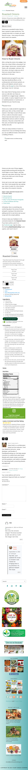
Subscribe (23, 1)
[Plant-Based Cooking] (10, 6)
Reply (21, 539)
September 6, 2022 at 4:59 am (14, 527)
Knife (6, 291)
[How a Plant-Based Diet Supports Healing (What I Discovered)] (13, 737)
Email (4, 509)
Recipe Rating (5, 479)
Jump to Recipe (7, 26)
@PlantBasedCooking (11, 417)
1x (7, 284)
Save (14, 253)
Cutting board (8, 289)
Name (4, 504)
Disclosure (9, 701)
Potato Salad (6, 203)
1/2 (4, 284)
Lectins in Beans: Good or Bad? (13, 755)
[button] (11, 249)
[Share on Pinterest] (3, 22)
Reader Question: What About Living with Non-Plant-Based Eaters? (13, 722)
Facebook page (8, 225)
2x (9, 284)
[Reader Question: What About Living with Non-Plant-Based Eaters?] (13, 719)
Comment (5, 485)
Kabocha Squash (7, 196)
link (12, 86)
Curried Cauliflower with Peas (10, 201)
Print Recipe (15, 247)
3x (12, 284)
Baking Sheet (8, 296)
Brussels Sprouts (7, 198)
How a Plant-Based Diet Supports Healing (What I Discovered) (12, 740)
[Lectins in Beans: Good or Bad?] (13, 754)
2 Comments (16, 16)
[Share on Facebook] (6, 22)
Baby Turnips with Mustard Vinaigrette (13, 199)
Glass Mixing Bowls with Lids (12, 292)
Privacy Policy (18, 701)
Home (3, 10)
